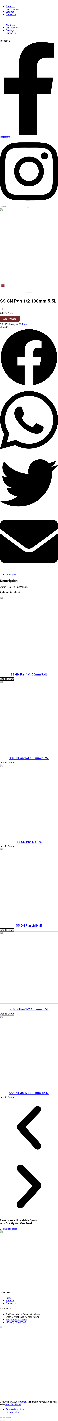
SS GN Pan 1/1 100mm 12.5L (29, 1093)
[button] (6, 313)
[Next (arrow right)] (4, 1420)
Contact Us (11, 14)
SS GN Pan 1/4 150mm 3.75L (29, 758)
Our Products (12, 9)
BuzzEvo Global (13, 1404)
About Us (10, 6)
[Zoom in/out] (1, 1417)
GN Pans (23, 324)
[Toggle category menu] (3, 285)
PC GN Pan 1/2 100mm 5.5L (29, 1009)
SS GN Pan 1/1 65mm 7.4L (29, 674)
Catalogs (10, 11)
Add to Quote (9, 318)
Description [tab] (11, 574)
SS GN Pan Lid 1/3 (29, 842)
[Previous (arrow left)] (1, 1420)
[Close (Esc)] (9, 1417)
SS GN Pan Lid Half (29, 925)
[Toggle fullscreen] (4, 1417)
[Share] (7, 1417)
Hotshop (22, 1401)
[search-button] (28, 207)
